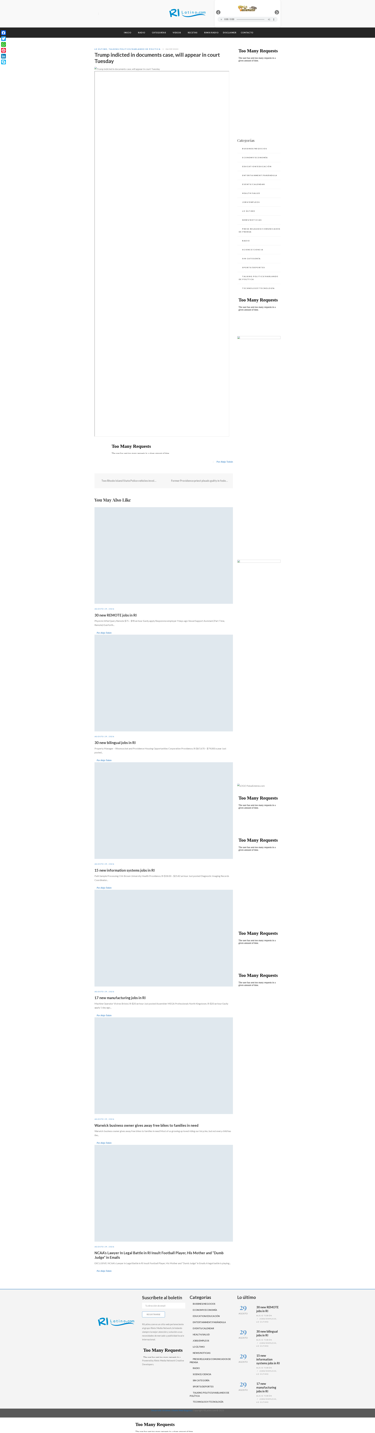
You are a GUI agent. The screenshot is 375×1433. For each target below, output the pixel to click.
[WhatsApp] (3, 44)
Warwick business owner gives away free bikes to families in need (146, 1125)
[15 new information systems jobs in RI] (163, 810)
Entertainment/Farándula (259, 175)
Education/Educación (256, 166)
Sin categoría (251, 258)
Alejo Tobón (264, 1315)
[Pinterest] (3, 50)
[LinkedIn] (3, 56)
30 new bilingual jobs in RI (115, 742)
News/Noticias (252, 220)
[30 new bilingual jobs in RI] (163, 683)
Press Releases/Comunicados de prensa (259, 230)
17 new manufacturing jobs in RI (120, 998)
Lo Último (100, 49)
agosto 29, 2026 (104, 609)
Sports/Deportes (253, 267)
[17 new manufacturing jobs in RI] (163, 938)
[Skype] (3, 62)
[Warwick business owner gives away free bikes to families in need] (163, 1065)
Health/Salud (251, 193)
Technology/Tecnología (258, 288)
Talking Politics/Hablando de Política (135, 49)
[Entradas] (163, 481)
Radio (246, 241)
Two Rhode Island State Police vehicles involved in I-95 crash (128, 480)
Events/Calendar (253, 184)
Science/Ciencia (252, 250)
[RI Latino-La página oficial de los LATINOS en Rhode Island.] (187, 13)
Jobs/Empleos (251, 202)
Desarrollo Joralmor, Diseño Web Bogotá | (172, 1410)
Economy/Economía (255, 157)
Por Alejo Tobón (225, 461)
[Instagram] (112, 14)
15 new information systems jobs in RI (124, 870)
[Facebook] (102, 14)
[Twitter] (107, 14)
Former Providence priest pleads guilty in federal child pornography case (200, 480)
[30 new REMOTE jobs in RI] (163, 555)
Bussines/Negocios (254, 149)
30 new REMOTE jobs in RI (115, 615)
